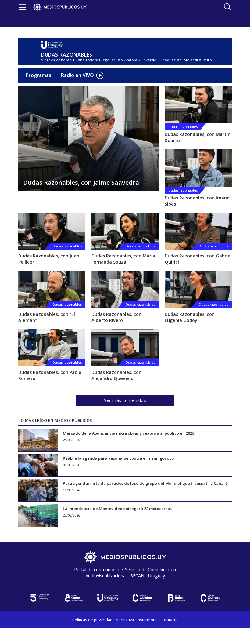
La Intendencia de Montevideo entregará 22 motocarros (117, 508)
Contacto (170, 620)
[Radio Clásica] (142, 598)
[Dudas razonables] (198, 104)
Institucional (148, 620)
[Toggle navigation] (22, 7)
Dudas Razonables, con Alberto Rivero (116, 317)
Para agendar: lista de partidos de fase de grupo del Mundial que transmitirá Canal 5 (145, 483)
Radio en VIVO (77, 75)
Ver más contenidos (125, 400)
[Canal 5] (39, 598)
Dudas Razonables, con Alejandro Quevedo (116, 375)
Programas (38, 75)
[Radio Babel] (176, 598)
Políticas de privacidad (92, 620)
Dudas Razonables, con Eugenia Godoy (190, 317)
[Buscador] (227, 6)
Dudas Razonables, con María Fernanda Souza (123, 259)
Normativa (125, 620)
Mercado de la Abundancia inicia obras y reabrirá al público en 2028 (128, 433)
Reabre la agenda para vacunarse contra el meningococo (118, 458)
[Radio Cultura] (210, 598)
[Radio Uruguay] (126, 45)
